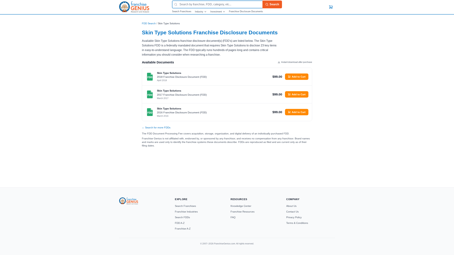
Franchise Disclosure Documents (246, 11)
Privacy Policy (294, 217)
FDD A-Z (180, 223)
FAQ (233, 217)
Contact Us (292, 211)
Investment (216, 11)
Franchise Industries (186, 211)
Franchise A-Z (183, 228)
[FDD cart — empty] (331, 7)
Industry (199, 11)
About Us (291, 206)
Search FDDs (182, 217)
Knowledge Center (241, 206)
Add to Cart (299, 76)
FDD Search (149, 23)
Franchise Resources (242, 211)
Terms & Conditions (297, 223)
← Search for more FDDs (156, 127)
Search (274, 4)
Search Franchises (181, 11)
